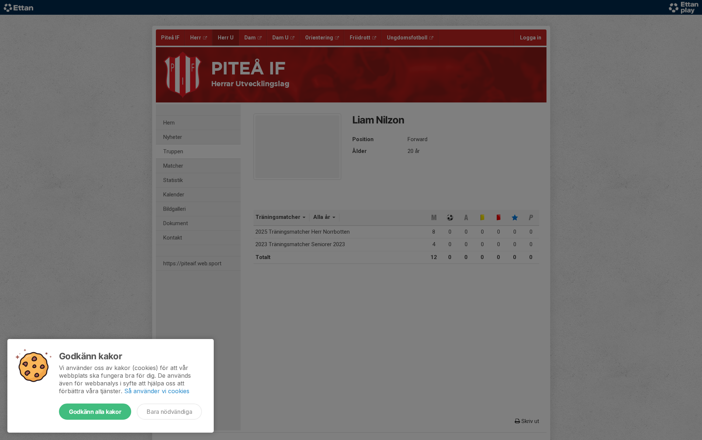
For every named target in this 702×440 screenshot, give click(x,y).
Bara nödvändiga (169, 411)
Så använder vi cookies (156, 391)
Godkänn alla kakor (95, 411)
